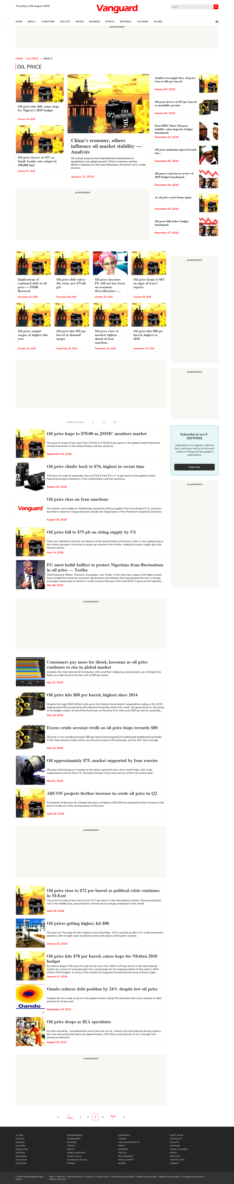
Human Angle (74, 1156)
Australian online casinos (193, 1176)
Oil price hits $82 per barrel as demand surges (71, 334)
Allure (19, 1135)
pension (71, 1163)
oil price (33, 58)
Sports (109, 21)
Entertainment (75, 1135)
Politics (65, 21)
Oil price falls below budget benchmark (172, 222)
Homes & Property (76, 1153)
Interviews (124, 1135)
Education (21, 1160)
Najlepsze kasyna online (169, 1176)
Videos (173, 1153)
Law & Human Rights (129, 1142)
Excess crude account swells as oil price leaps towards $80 (102, 727)
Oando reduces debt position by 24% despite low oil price (102, 988)
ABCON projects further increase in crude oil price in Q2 (102, 793)
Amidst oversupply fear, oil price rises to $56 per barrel (175, 79)
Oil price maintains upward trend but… (175, 150)
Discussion (21, 1156)
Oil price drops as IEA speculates (79, 1021)
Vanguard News (117, 8)
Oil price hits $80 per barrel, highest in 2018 (148, 334)
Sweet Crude (176, 1135)
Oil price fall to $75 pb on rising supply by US (91, 531)
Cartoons (175, 1145)
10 (103, 422)
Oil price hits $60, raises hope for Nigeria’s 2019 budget (38, 108)
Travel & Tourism (178, 1149)
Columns (142, 21)
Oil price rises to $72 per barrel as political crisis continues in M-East (103, 892)
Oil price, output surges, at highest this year (33, 334)
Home (19, 21)
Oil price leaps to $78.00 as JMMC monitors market (97, 433)
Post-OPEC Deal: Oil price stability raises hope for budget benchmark (174, 129)
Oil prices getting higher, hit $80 (78, 923)
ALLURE (158, 21)
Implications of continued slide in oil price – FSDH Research (32, 284)
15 (114, 422)
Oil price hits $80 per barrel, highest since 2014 (92, 694)
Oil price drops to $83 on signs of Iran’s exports (148, 283)
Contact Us (89, 1176)
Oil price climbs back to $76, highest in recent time (95, 466)
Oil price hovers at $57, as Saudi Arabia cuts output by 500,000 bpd (37, 161)
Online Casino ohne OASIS (122, 1176)
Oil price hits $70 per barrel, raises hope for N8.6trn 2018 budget (102, 958)
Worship (174, 1163)
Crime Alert (22, 1149)
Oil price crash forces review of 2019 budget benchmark (174, 174)
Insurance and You (77, 1160)
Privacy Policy (103, 1176)
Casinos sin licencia (57, 1179)
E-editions (48, 21)
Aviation (20, 1138)
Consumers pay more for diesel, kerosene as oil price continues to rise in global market (97, 664)
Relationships (125, 1156)
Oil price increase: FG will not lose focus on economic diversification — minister (110, 285)
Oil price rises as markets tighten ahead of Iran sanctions (106, 336)
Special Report (126, 1160)
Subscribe (194, 467)
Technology (176, 1138)
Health (70, 1149)
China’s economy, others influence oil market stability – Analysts (106, 145)
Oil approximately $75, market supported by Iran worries (102, 760)
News (31, 21)
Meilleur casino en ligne (146, 1176)
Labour (122, 1138)
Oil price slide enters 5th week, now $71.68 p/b (71, 283)
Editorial (126, 21)
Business (94, 21)
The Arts (174, 1142)
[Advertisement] (91, 624)
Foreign (71, 1145)
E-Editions (21, 1163)
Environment (74, 1138)
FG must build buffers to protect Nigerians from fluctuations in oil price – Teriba (105, 566)
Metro (80, 21)
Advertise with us (74, 1176)
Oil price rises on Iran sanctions (77, 499)
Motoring (123, 1149)
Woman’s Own (177, 1160)
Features (72, 1142)
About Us (61, 1176)
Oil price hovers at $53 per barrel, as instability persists (176, 103)
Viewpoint (175, 1156)
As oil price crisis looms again (173, 197)
